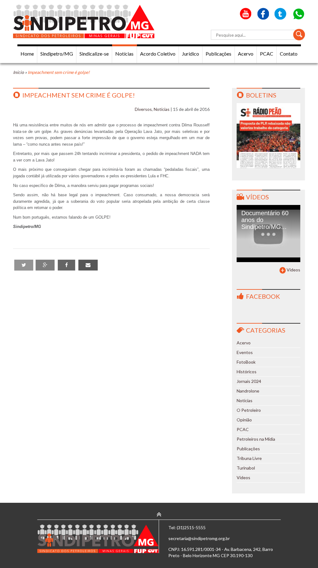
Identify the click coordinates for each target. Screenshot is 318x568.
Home (27, 54)
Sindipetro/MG (56, 54)
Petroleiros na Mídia (256, 439)
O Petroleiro (249, 410)
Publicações (218, 54)
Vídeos (257, 197)
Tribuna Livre (249, 458)
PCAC (266, 54)
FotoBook (246, 362)
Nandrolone (248, 390)
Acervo (245, 54)
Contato (289, 54)
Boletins (261, 95)
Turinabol (246, 467)
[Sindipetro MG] (83, 21)
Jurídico (190, 54)
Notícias (124, 54)
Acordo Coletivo (157, 54)
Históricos (247, 371)
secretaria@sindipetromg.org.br (199, 538)
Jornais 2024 (249, 381)
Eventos (245, 352)
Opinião (244, 419)
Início (18, 72)
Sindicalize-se (94, 54)
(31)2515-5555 (191, 527)
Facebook (263, 296)
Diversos (143, 109)
